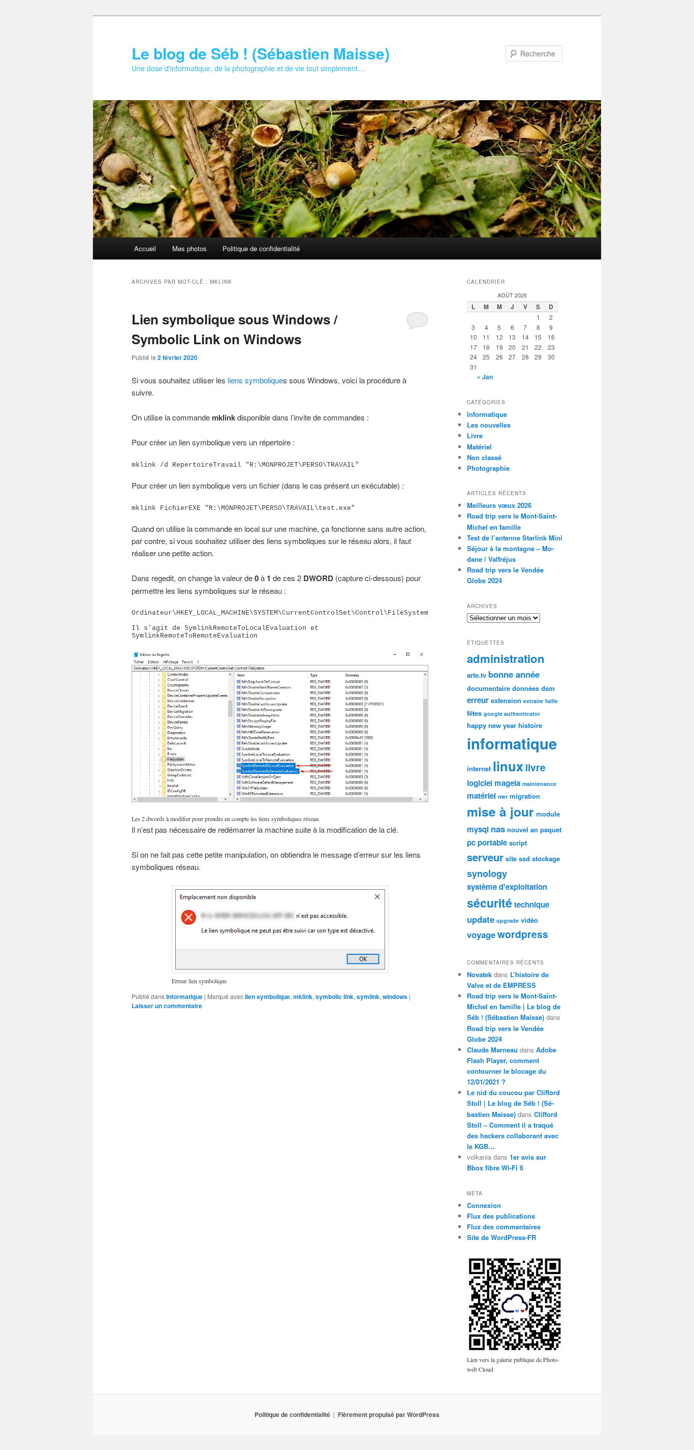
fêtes (474, 713)
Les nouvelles (489, 425)
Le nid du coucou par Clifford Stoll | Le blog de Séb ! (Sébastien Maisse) (513, 1103)
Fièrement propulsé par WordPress (388, 1414)
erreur (478, 700)
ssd (524, 858)
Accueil (145, 248)
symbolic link (335, 996)
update (480, 919)
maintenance (539, 784)
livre (535, 767)
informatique (512, 743)
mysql (478, 829)
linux (508, 766)
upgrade (507, 920)
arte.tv (476, 675)
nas (498, 829)
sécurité (489, 902)
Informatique (184, 996)
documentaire (488, 688)
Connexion (484, 1205)
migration (525, 796)
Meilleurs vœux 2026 (499, 505)
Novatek (479, 974)
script (518, 843)
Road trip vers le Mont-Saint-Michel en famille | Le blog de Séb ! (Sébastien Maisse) (513, 1006)
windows (395, 996)
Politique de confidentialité (261, 248)
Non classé (484, 457)
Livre (475, 435)
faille (551, 701)
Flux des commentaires (504, 1226)
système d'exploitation (507, 886)
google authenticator (512, 713)
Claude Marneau (492, 1049)
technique (531, 904)
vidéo (529, 920)
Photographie (488, 468)
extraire (533, 701)
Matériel (479, 446)
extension (506, 700)
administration (506, 658)
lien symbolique (267, 996)
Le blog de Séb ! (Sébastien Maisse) (261, 53)
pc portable (487, 842)
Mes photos (189, 248)
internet (479, 768)
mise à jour (500, 811)
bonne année (514, 674)
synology (487, 873)
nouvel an (522, 829)
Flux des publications (501, 1216)
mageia (507, 783)
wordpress (522, 934)
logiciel (479, 783)
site (511, 858)
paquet (550, 829)
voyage (481, 934)
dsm (548, 688)
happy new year (491, 725)
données (525, 688)
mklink (302, 996)
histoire (530, 725)
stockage (546, 858)
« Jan (485, 376)
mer (503, 796)
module (548, 814)
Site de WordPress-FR (501, 1237)
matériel (481, 795)
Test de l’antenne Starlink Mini (514, 537)
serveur (485, 857)
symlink (368, 996)
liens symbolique (255, 380)
